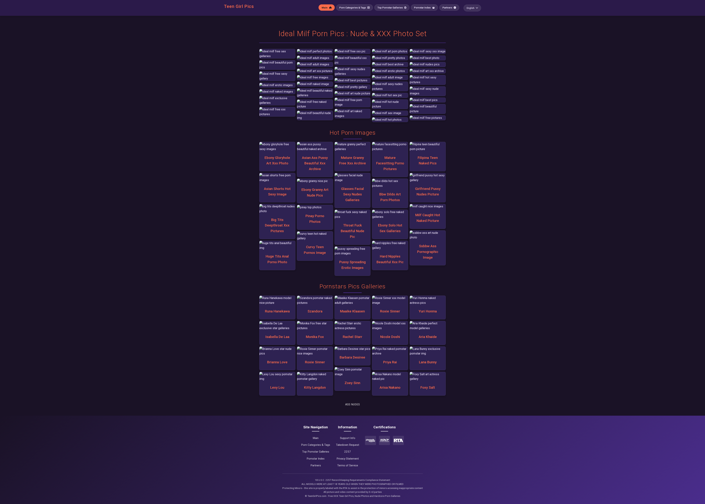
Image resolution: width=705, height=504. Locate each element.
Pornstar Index (422, 7)
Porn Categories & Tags (352, 7)
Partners (447, 7)
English (470, 7)
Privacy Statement (348, 458)
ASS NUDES (352, 404)
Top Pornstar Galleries (390, 7)
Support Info (347, 438)
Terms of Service (347, 465)
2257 (347, 451)
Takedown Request (347, 445)
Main (325, 7)
